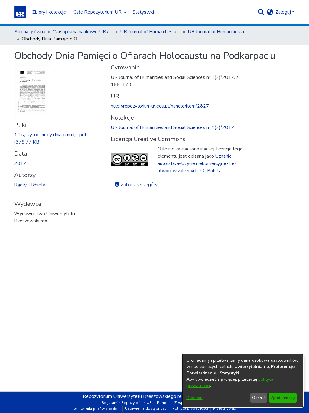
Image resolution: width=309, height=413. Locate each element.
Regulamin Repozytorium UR (126, 402)
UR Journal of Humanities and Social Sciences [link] (150, 31)
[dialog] (242, 380)
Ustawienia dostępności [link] (146, 408)
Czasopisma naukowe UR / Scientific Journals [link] (83, 31)
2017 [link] (20, 163)
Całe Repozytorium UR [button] (97, 12)
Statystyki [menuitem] (143, 12)
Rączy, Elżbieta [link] (29, 185)
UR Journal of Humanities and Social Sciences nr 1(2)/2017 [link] (218, 31)
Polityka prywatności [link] (190, 408)
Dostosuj (194, 398)
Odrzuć (258, 398)
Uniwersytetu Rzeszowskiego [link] (144, 396)
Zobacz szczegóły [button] (138, 184)
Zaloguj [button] (284, 12)
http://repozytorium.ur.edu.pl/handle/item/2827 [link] (160, 106)
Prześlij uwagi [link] (225, 408)
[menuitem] (99, 12)
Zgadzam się (283, 398)
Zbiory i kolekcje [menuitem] (49, 12)
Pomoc (163, 402)
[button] (20, 12)
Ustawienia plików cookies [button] (95, 408)
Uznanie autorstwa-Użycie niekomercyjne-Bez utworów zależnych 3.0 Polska (197, 163)
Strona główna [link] (29, 31)
